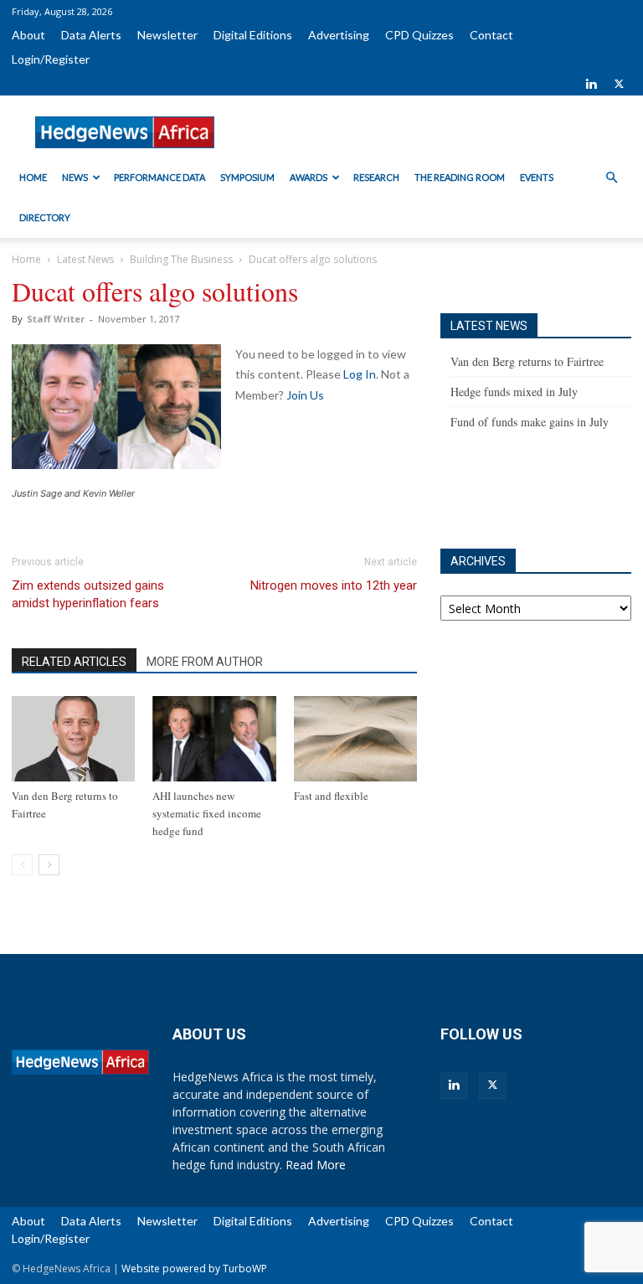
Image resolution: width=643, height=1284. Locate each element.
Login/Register (51, 59)
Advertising (338, 35)
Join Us (305, 395)
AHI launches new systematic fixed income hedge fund (206, 813)
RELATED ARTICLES (74, 661)
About (28, 35)
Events (536, 177)
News (75, 177)
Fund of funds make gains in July (529, 422)
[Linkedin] (591, 83)
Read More (315, 1165)
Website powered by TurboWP (194, 1268)
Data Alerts (91, 35)
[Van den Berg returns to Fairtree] (73, 738)
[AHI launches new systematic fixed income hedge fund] (213, 738)
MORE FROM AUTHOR (205, 661)
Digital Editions (252, 35)
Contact (491, 35)
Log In (359, 374)
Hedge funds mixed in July (514, 392)
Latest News (85, 259)
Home (33, 177)
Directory (44, 217)
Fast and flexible (331, 795)
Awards (308, 177)
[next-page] (49, 864)
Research (376, 177)
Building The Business (181, 259)
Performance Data (159, 177)
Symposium (247, 177)
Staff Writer (56, 318)
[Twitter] (618, 83)
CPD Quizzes (419, 35)
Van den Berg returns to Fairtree (527, 361)
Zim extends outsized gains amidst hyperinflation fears (88, 594)
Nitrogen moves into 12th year (333, 585)
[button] (611, 178)
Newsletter (167, 35)
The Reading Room (459, 177)
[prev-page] (22, 864)
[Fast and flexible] (355, 738)
